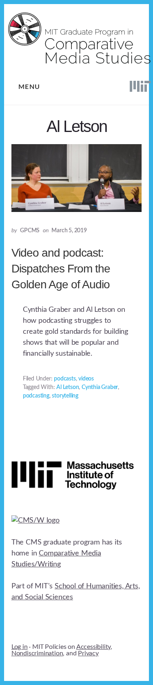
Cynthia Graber (100, 387)
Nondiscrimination (37, 653)
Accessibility (93, 647)
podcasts (64, 379)
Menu (29, 87)
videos (86, 379)
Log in (19, 647)
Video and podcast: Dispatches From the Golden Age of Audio (60, 268)
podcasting (36, 396)
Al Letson (67, 387)
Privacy (88, 653)
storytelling (65, 396)
